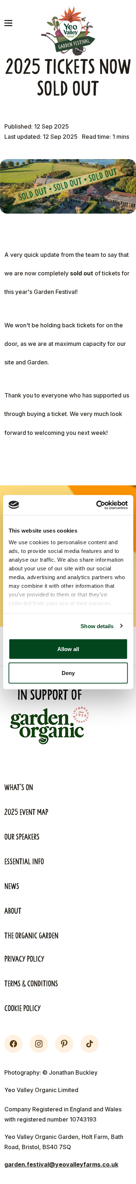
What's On (18, 787)
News (11, 886)
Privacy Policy (24, 959)
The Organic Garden (31, 936)
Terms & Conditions (31, 983)
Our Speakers (22, 837)
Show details (97, 626)
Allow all (68, 649)
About (12, 911)
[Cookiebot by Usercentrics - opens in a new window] (97, 505)
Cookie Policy (22, 1008)
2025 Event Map (26, 812)
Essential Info (24, 861)
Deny (68, 673)
